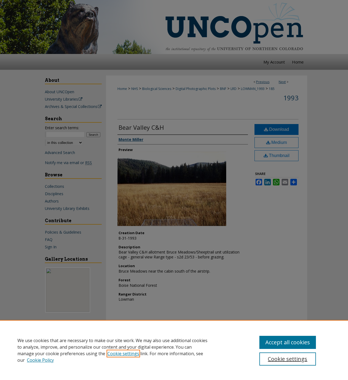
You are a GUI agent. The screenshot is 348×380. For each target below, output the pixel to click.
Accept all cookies (287, 342)
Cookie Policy (40, 360)
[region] (174, 350)
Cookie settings (123, 354)
